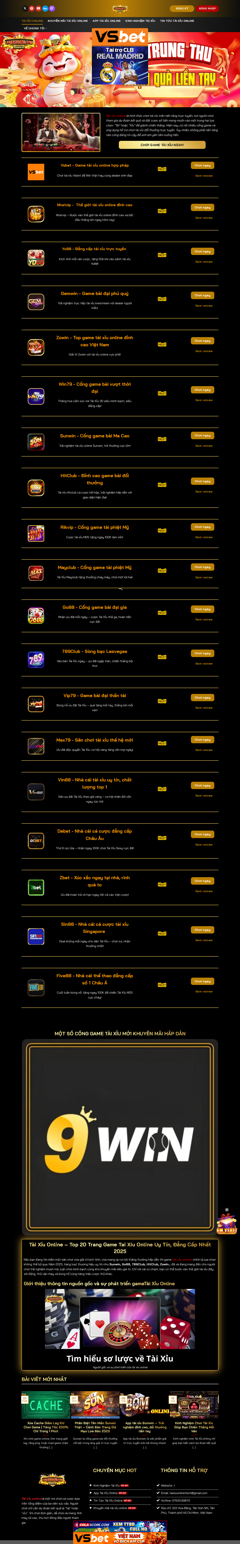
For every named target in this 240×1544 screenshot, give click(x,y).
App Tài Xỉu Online (107, 21)
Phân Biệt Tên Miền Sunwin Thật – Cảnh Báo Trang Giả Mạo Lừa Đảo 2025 (95, 1427)
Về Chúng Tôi (34, 28)
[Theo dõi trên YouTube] (38, 8)
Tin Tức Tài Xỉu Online (177, 21)
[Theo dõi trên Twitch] (52, 8)
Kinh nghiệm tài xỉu (140, 21)
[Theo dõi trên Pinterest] (32, 8)
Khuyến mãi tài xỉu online (68, 21)
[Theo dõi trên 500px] (45, 8)
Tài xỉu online (32, 21)
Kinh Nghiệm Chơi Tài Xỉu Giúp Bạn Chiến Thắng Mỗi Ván (194, 1427)
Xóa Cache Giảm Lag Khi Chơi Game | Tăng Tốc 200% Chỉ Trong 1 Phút (46, 1427)
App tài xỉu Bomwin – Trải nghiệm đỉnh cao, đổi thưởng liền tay (144, 1427)
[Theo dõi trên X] (25, 8)
